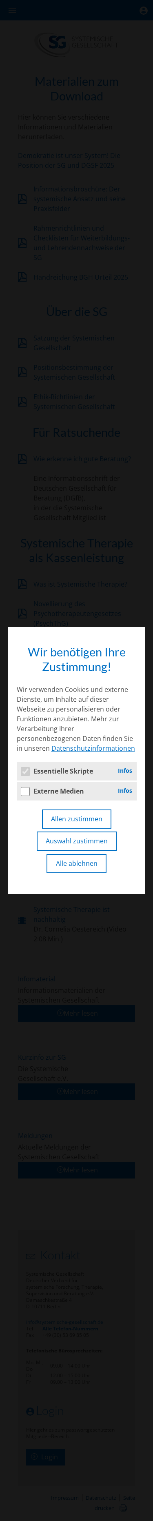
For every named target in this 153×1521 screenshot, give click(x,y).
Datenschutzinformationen (93, 748)
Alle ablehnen (77, 863)
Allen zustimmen (76, 818)
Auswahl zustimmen (77, 840)
